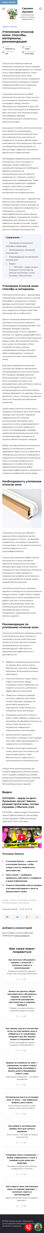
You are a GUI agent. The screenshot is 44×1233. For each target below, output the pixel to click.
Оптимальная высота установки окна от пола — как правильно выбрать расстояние (22, 1100)
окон (13, 900)
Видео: (12, 264)
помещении (23, 900)
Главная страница (9, 27)
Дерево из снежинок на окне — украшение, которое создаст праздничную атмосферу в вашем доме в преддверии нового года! (22, 1068)
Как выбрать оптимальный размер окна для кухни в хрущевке (22, 1128)
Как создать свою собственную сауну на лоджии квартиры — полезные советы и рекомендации (22, 1190)
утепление (24, 903)
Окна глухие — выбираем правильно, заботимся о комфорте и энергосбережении (23, 878)
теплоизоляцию (10, 903)
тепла (33, 900)
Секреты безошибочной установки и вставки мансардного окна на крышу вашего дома (24, 888)
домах (6, 900)
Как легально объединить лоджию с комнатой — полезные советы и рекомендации (22, 964)
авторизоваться (22, 936)
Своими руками (27, 10)
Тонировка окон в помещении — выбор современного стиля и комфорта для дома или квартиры (22, 1159)
